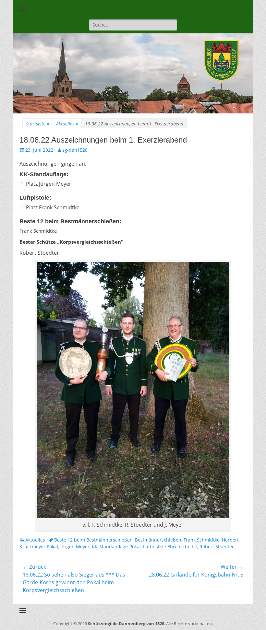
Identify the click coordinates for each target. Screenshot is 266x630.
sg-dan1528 (75, 150)
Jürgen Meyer (75, 546)
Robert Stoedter (217, 546)
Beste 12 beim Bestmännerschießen (93, 540)
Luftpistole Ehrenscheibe (170, 546)
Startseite (37, 124)
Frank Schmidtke (202, 540)
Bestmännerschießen (158, 540)
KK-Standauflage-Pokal (116, 546)
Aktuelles (67, 124)
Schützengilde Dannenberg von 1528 (126, 623)
